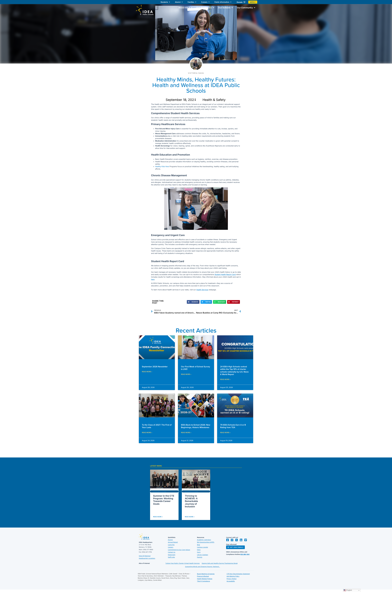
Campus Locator (202, 547)
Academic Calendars (204, 540)
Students (164, 2)
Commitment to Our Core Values (179, 550)
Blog (198, 545)
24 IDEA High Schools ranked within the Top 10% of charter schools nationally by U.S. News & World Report (234, 370)
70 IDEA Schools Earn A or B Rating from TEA (233, 426)
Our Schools (224, 7)
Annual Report (173, 542)
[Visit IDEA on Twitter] (236, 540)
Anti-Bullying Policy (233, 576)
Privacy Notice (231, 579)
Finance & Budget (203, 576)
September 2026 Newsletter (155, 366)
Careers (204, 2)
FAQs (198, 550)
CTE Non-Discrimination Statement (238, 574)
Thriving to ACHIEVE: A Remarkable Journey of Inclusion (191, 501)
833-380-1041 (245, 554)
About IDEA (184, 7)
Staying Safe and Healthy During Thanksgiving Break (220, 563)
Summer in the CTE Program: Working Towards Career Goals (163, 499)
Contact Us (171, 552)
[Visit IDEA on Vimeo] (245, 540)
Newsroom (171, 555)
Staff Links (171, 557)
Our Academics (204, 7)
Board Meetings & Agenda (205, 574)
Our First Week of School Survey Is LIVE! (195, 368)
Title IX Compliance (203, 581)
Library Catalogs (202, 555)
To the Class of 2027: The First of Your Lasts (157, 426)
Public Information (221, 2)
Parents (199, 557)
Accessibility (231, 581)
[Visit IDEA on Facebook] (227, 540)
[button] (193, 302)
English (349, 590)
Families (191, 2)
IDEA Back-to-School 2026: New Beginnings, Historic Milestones (195, 426)
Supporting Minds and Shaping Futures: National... (202, 567)
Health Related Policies (204, 579)
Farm (198, 552)
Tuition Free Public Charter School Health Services (182, 563)
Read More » (147, 371)
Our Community (245, 7)
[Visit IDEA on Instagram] (232, 540)
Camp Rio (171, 545)
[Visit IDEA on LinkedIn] (241, 540)
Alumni (178, 2)
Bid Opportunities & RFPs (205, 542)
